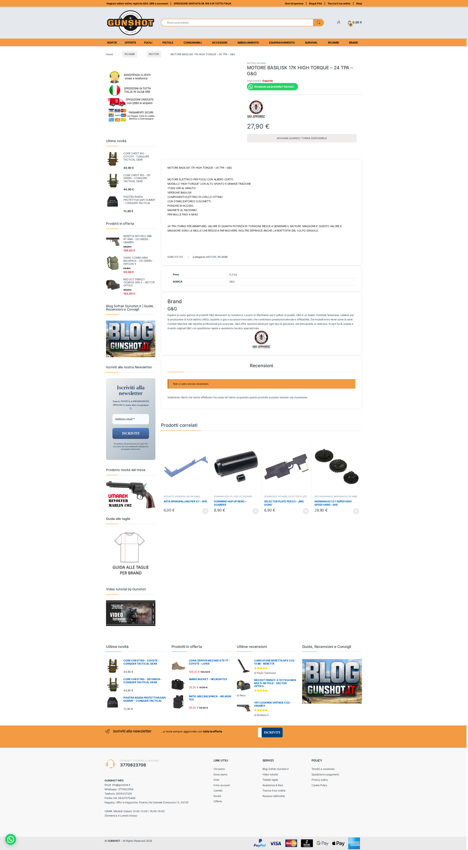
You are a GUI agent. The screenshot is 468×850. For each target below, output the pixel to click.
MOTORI (154, 54)
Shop (359, 3)
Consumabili (193, 42)
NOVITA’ (112, 42)
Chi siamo (219, 768)
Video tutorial (270, 774)
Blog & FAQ (315, 3)
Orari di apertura (294, 3)
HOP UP (238, 496)
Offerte (218, 801)
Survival (311, 42)
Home (109, 54)
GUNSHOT (114, 840)
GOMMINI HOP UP (223, 496)
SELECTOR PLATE (297, 496)
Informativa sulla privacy (139, 446)
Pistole (168, 42)
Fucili (148, 42)
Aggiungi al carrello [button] (203, 511)
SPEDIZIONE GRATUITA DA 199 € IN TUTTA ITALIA (202, 3)
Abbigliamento (248, 42)
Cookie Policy (319, 785)
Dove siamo (220, 774)
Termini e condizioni (323, 768)
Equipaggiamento (282, 42)
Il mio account (222, 785)
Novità (217, 796)
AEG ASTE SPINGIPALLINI (177, 496)
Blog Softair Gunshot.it (276, 768)
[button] (10, 839)
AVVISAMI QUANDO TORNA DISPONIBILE (302, 138)
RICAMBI (129, 54)
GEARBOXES (270, 496)
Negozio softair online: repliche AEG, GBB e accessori (137, 3)
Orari (216, 779)
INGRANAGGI (340, 496)
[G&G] (256, 109)
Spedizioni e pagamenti (325, 774)
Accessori (219, 42)
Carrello (218, 790)
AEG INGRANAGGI (323, 496)
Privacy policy (320, 779)
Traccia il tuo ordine (339, 3)
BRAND (353, 42)
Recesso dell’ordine (274, 796)
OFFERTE (130, 42)
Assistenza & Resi (273, 785)
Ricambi (333, 42)
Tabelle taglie (270, 779)
